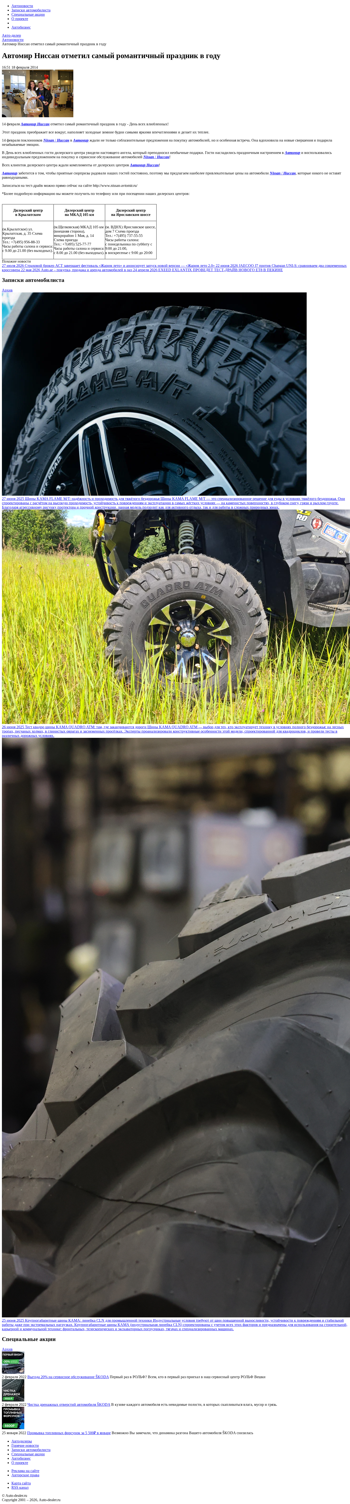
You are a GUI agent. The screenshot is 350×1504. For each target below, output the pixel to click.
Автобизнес (21, 27)
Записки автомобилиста (30, 10)
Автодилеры (21, 1441)
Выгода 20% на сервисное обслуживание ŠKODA (68, 1377)
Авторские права (25, 1475)
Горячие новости (25, 1445)
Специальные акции (28, 14)
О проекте (19, 19)
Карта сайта (21, 1483)
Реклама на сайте (25, 1471)
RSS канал (20, 1487)
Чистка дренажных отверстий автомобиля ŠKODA (68, 1404)
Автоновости (22, 6)
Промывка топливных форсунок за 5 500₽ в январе (69, 1433)
